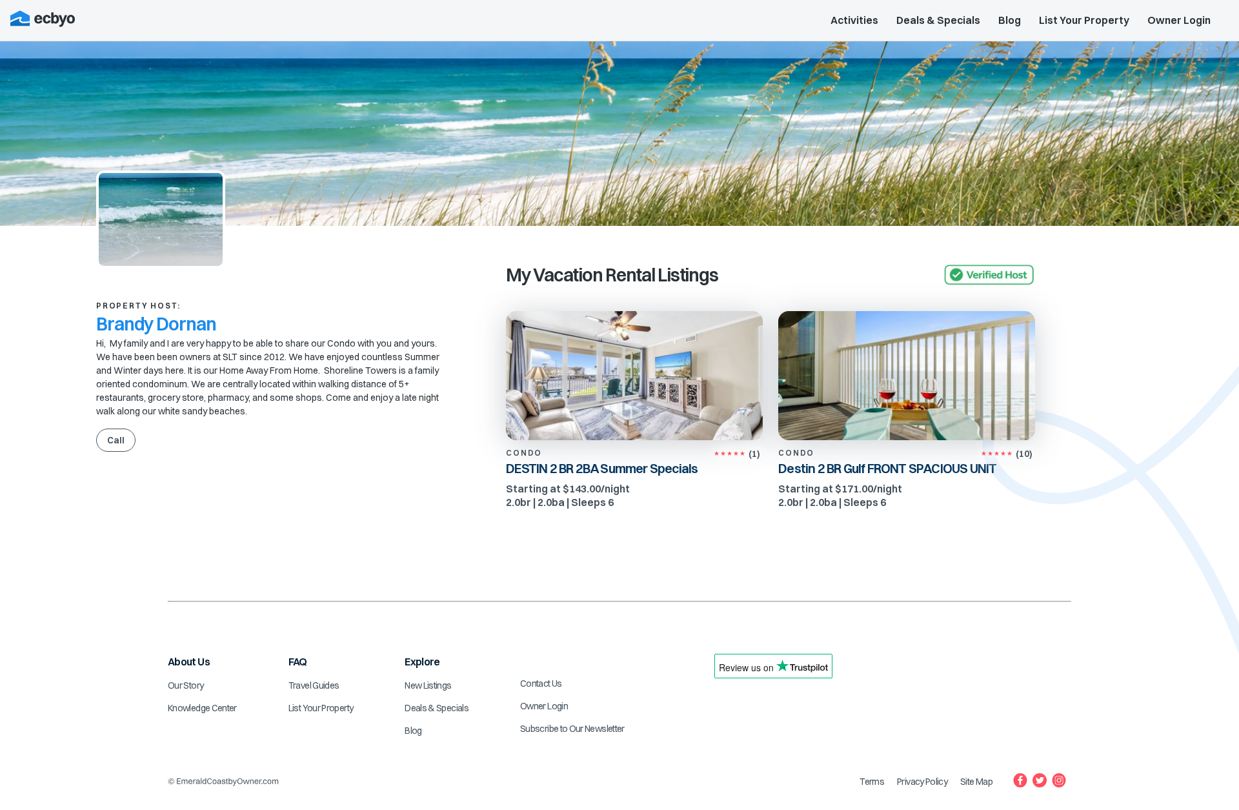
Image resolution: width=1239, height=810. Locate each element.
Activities (854, 20)
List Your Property (1084, 20)
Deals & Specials (938, 20)
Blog (1009, 20)
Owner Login (1179, 20)
